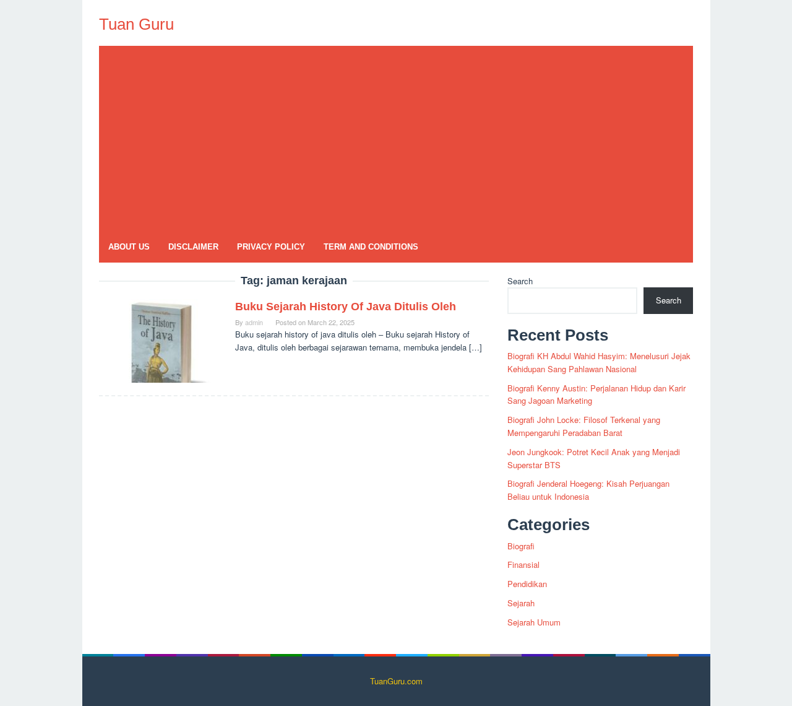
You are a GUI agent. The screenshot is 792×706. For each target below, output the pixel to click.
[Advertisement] (396, 138)
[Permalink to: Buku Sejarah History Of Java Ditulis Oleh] (161, 340)
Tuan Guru (136, 24)
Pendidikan (527, 584)
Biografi (521, 546)
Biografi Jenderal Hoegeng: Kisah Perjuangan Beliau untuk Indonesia (588, 489)
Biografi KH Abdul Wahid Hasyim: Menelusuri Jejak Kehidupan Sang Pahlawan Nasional (599, 362)
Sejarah (521, 603)
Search (520, 281)
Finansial (523, 564)
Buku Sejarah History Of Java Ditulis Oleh (345, 306)
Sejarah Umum (534, 622)
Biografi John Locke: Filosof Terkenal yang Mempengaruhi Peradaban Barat (583, 426)
